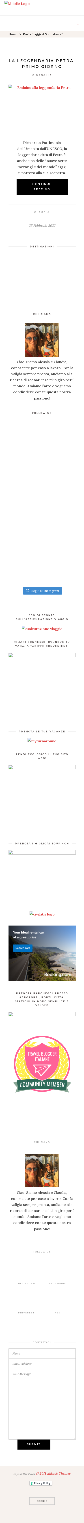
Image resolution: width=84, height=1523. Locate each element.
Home (13, 34)
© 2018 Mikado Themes (53, 1473)
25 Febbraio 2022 (42, 225)
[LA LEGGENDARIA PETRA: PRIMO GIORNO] (42, 109)
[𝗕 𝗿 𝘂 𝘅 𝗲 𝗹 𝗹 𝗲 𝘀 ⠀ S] (42, 485)
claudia (42, 212)
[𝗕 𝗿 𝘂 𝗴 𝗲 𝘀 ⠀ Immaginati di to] (42, 445)
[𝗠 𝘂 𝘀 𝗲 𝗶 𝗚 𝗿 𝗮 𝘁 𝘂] (42, 564)
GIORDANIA (42, 75)
